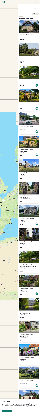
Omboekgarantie (36, 11)
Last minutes (36, 8)
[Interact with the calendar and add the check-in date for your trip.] (19, 6)
